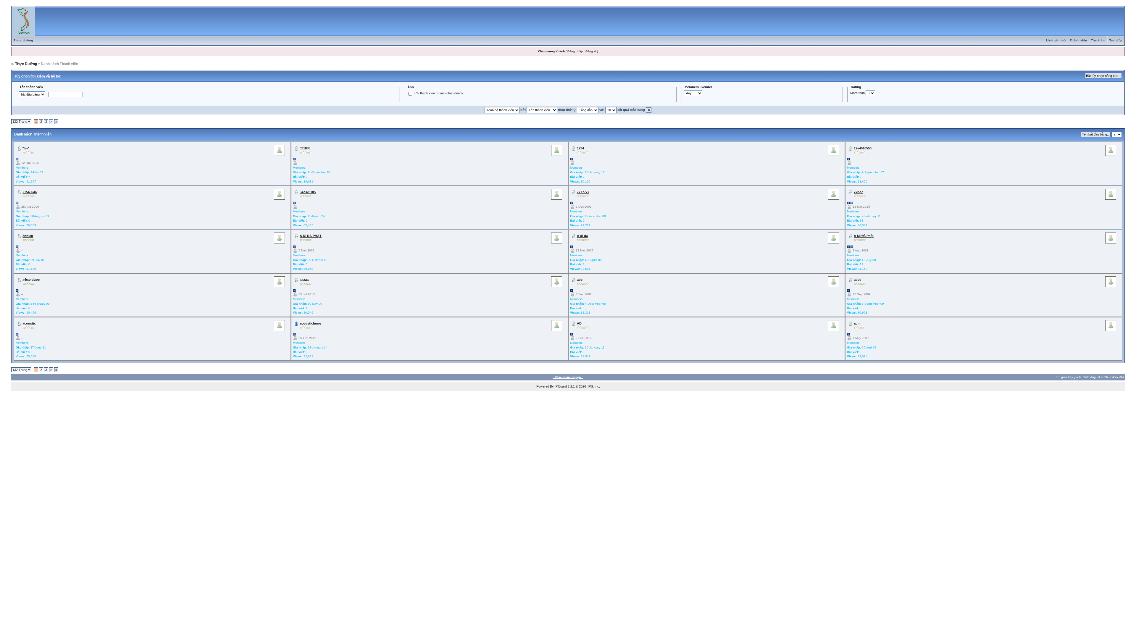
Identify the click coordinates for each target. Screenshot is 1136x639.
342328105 (308, 192)
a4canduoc (31, 279)
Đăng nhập (575, 51)
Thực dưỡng (23, 40)
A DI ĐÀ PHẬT (311, 236)
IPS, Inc (593, 386)
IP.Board (561, 386)
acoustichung (310, 323)
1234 (580, 148)
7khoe (858, 192)
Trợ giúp (1115, 40)
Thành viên (1078, 40)
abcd (857, 279)
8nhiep (27, 236)
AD (579, 323)
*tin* (25, 148)
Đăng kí (590, 51)
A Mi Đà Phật (864, 236)
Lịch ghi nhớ (1056, 40)
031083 (305, 148)
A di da (582, 236)
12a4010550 (863, 148)
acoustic (29, 323)
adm (857, 323)
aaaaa (304, 279)
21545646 (29, 192)
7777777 (583, 192)
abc (579, 279)
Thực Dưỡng (26, 64)
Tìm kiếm (1098, 40)
